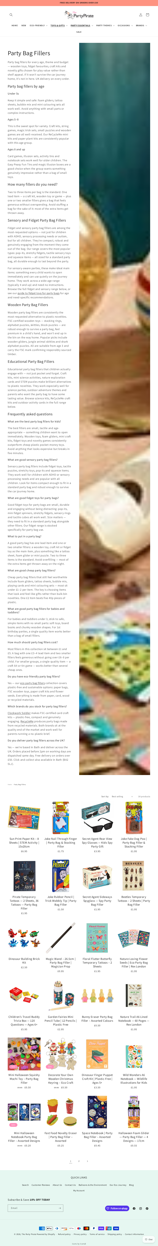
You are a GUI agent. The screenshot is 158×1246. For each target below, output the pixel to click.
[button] (11, 14)
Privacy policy (80, 1234)
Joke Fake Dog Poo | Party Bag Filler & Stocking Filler (134, 842)
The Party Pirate (29, 1234)
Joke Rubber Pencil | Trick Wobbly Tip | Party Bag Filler (60, 901)
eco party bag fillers (32, 683)
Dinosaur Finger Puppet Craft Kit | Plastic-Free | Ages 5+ (97, 1079)
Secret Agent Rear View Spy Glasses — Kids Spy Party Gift (97, 842)
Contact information (134, 1234)
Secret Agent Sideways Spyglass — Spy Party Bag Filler (97, 901)
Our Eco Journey (118, 1185)
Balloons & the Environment (93, 1185)
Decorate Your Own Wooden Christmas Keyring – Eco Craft (60, 1079)
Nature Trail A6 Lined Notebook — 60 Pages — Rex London (133, 1020)
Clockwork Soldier (19, 713)
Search (25, 1185)
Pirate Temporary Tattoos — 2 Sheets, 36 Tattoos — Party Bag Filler (24, 902)
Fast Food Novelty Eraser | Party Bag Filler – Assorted (61, 1137)
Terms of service (97, 1234)
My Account (79, 1190)
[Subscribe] (59, 1208)
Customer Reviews (41, 1185)
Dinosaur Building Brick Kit (24, 961)
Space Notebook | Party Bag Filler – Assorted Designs (97, 1137)
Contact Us (70, 1185)
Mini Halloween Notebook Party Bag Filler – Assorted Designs (24, 1137)
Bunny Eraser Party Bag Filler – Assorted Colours (97, 1019)
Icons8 (83, 1243)
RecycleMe (27, 721)
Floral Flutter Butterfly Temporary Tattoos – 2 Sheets (97, 962)
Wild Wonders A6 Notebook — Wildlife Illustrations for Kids (134, 1079)
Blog (131, 1185)
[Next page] (87, 1161)
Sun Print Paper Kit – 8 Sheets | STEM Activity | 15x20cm (24, 842)
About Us (57, 1185)
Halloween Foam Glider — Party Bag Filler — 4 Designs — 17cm (133, 1137)
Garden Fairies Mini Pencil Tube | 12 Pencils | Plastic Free (61, 1020)
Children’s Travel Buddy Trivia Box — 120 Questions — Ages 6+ (24, 1020)
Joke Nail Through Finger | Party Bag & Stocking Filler (60, 842)
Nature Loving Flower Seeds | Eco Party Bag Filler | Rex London (134, 962)
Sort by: (105, 796)
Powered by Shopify (46, 1234)
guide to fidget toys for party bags (39, 293)
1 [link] (70, 1161)
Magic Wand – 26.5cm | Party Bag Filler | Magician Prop (61, 962)
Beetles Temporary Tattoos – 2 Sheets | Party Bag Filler (134, 901)
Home (10, 784)
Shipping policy (115, 1234)
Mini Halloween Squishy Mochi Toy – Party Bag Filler (24, 1079)
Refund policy (64, 1234)
